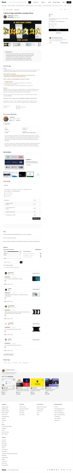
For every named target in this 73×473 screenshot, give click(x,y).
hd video (9, 362)
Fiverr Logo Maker (57, 418)
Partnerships (4, 455)
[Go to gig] (8, 382)
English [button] (63, 469)
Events (38, 414)
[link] (4, 9)
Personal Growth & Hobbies (6, 426)
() (17, 17)
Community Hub (39, 410)
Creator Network (5, 457)
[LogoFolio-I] (6, 174)
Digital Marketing (29, 5)
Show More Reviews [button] (8, 354)
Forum (38, 412)
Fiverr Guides (21, 412)
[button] (36, 2)
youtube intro (15, 362)
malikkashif (10, 376)
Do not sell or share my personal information (9, 453)
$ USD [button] (67, 469)
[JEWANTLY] (22, 174)
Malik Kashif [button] (10, 15)
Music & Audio (55, 5)
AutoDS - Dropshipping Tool (59, 412)
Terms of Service (5, 449)
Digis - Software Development (59, 414)
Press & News (4, 463)
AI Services (4, 418)
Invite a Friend (4, 461)
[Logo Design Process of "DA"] (14, 174)
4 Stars (5, 253)
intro (20, 362)
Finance (65, 5)
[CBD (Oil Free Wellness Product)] (30, 174)
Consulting (3, 420)
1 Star (5, 258)
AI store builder (57, 416)
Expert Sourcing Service (58, 410)
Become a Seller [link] (56, 2)
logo (5, 362)
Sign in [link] (63, 2)
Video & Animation (38, 5)
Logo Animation (16, 9)
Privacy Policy (4, 451)
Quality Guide (21, 410)
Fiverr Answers (22, 414)
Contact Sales (56, 420)
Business (61, 5)
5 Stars (5, 251)
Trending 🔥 (4, 5)
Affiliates (3, 459)
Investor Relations (5, 465)
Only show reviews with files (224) (12, 267)
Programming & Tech (20, 5)
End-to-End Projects (5, 432)
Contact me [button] (58, 32)
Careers (3, 447)
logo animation (25, 362)
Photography (4, 428)
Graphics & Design (11, 5)
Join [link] (69, 2)
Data (2, 422)
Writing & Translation (47, 5)
